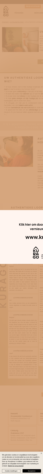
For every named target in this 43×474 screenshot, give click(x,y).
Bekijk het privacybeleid (15, 466)
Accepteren (31, 471)
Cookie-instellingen (11, 471)
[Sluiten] (40, 454)
